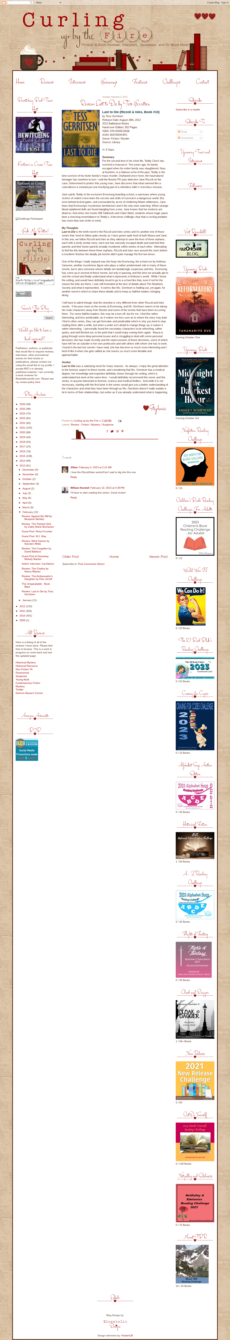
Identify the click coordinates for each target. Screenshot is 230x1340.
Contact (202, 82)
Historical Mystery (26, 662)
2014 (23, 460)
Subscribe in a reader (188, 109)
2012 (23, 606)
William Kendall (79, 488)
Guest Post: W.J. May (34, 536)
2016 (23, 451)
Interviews (77, 82)
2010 (23, 615)
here (37, 382)
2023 (23, 418)
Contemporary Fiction (28, 683)
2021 (23, 427)
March (26, 507)
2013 (23, 465)
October (27, 479)
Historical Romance (27, 666)
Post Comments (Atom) (91, 564)
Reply (73, 477)
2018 (23, 442)
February (28, 512)
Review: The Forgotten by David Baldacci (36, 550)
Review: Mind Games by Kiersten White (35, 542)
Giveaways (109, 82)
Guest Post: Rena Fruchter (37, 531)
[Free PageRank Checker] (23, 296)
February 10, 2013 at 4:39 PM (107, 488)
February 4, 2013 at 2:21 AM (95, 467)
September (29, 483)
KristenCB (127, 1335)
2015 (23, 456)
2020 (23, 432)
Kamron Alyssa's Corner (29, 693)
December (28, 469)
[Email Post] (119, 420)
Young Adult (22, 679)
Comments (186, 138)
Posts (183, 132)
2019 (23, 437)
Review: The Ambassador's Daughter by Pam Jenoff (37, 577)
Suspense (21, 676)
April (25, 502)
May (25, 498)
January (27, 600)
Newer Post (158, 557)
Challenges (171, 82)
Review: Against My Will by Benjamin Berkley (37, 517)
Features (139, 82)
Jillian (74, 467)
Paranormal (22, 672)
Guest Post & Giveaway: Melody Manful (35, 557)
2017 (23, 446)
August (26, 488)
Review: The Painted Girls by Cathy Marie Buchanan (38, 525)
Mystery (20, 686)
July (25, 493)
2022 (23, 423)
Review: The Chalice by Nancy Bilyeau (35, 570)
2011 (23, 611)
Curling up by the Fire (86, 420)
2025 (23, 409)
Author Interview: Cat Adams (38, 563)
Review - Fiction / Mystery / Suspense (92, 424)
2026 (23, 404)
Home (20, 82)
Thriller (20, 689)
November (28, 474)
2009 (23, 620)
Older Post (70, 557)
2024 (23, 413)
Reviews (47, 82)
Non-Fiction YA (24, 669)
